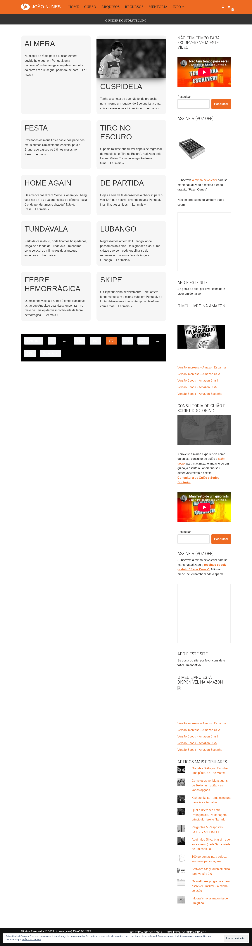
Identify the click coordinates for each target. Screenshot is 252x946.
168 (79, 340)
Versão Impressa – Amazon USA (198, 374)
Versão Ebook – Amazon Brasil (197, 380)
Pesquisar (184, 96)
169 (95, 340)
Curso (90, 7)
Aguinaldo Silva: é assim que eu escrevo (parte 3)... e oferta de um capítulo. (211, 844)
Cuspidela (121, 86)
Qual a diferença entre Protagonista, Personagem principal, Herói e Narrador (209, 815)
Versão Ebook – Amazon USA (197, 387)
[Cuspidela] (131, 58)
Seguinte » (50, 353)
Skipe (111, 280)
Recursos (134, 7)
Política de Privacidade (186, 932)
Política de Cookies (31, 939)
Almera (40, 44)
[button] (183, 7)
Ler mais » (152, 108)
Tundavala (46, 229)
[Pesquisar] (223, 6)
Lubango (118, 229)
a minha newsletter (204, 180)
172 (142, 340)
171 (126, 340)
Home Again (48, 183)
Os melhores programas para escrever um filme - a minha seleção (211, 886)
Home (73, 7)
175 (29, 353)
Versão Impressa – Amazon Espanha (201, 367)
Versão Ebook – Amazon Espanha (199, 393)
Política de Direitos (146, 932)
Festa (36, 128)
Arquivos (110, 7)
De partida (122, 183)
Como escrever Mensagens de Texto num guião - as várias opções (210, 785)
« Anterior (33, 340)
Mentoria (158, 7)
